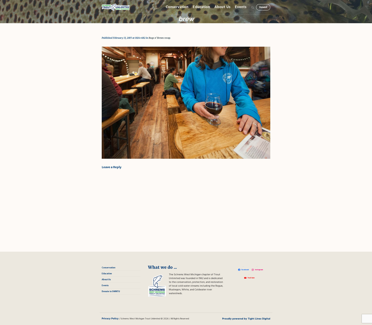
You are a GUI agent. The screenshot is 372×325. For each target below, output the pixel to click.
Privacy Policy (110, 319)
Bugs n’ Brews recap (159, 37)
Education (107, 273)
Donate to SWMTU (111, 291)
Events (105, 285)
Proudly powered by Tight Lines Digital (246, 319)
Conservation (108, 267)
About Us (106, 279)
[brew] (186, 103)
